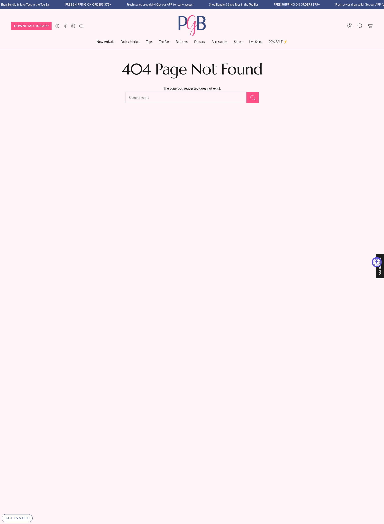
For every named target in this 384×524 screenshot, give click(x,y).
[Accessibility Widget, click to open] (377, 262)
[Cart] (370, 26)
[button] (130, 42)
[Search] (252, 97)
